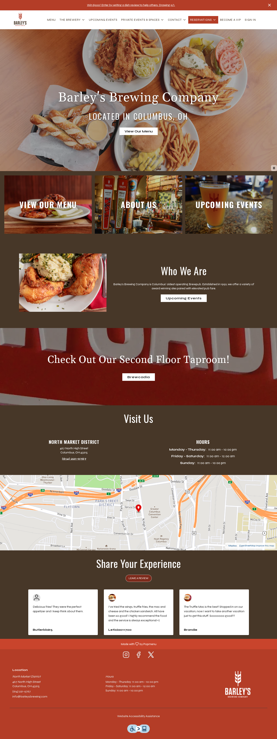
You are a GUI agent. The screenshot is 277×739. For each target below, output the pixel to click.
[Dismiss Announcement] (269, 5)
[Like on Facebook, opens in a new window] (138, 656)
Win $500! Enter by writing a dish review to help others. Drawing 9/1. (131, 5)
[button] (72, 20)
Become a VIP (230, 20)
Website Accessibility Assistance (138, 716)
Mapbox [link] (232, 545)
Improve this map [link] (265, 545)
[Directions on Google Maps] (138, 512)
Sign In (250, 20)
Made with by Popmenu (79, 643)
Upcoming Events (103, 20)
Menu (51, 20)
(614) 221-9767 (21, 691)
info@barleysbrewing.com (29, 696)
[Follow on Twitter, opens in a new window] (151, 656)
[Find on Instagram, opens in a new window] (126, 656)
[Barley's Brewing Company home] (20, 19)
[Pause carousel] (274, 168)
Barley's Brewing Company (237, 685)
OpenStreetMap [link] (247, 545)
